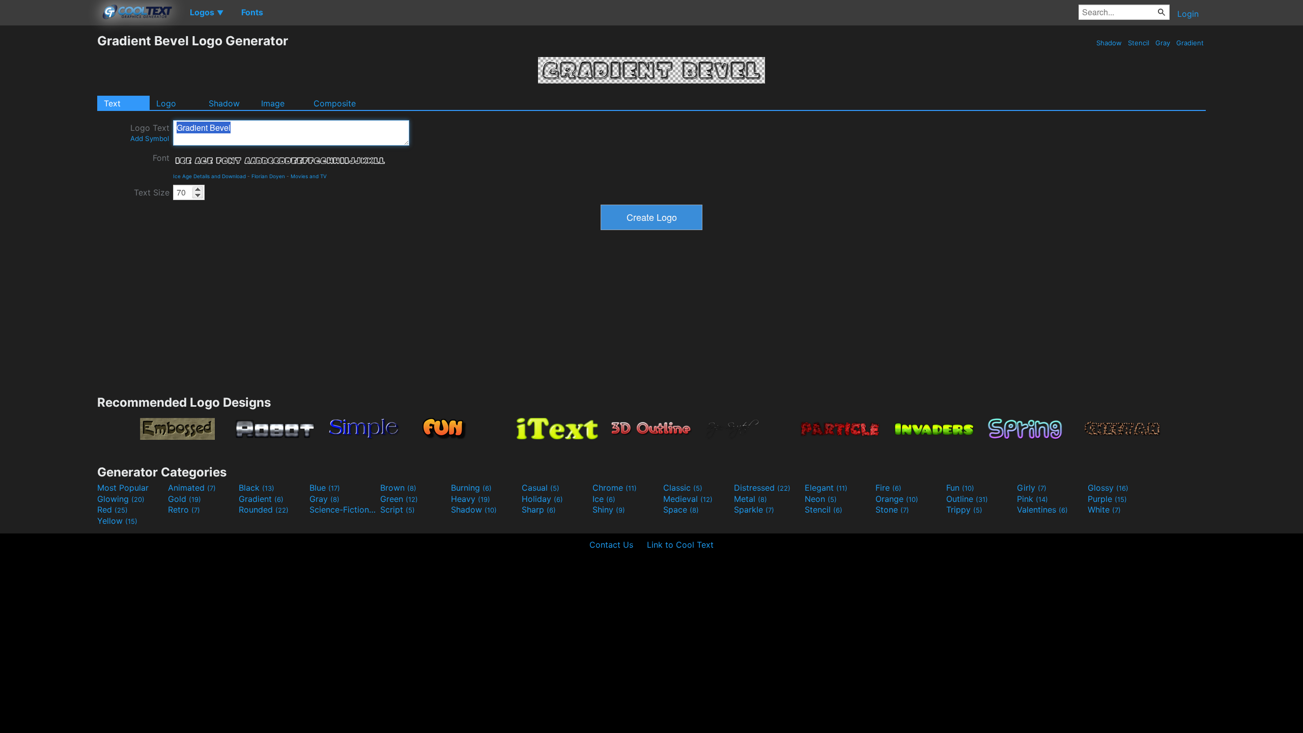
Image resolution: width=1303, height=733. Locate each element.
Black (256, 488)
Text (112, 103)
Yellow (117, 521)
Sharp (539, 509)
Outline (967, 499)
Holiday (542, 499)
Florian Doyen (268, 176)
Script (397, 509)
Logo (166, 103)
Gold (184, 499)
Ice (603, 499)
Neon (821, 499)
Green (399, 499)
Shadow (1109, 43)
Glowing (121, 499)
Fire (888, 488)
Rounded (264, 509)
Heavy (470, 499)
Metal (750, 499)
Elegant (826, 488)
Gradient (1190, 43)
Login (1188, 14)
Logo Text (149, 133)
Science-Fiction (343, 509)
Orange (896, 499)
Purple (1107, 499)
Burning (471, 488)
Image (273, 103)
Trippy (964, 509)
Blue (324, 488)
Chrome (614, 488)
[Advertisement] (48, 186)
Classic (682, 488)
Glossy (1108, 488)
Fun (960, 488)
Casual (540, 488)
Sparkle (754, 509)
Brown (398, 488)
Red (112, 509)
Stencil (1138, 43)
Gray (1162, 43)
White (1104, 509)
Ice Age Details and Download (209, 176)
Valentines (1042, 509)
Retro (184, 509)
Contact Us (611, 545)
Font (161, 158)
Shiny (608, 509)
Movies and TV (309, 176)
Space (681, 509)
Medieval (688, 499)
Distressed (762, 488)
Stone (892, 509)
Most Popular (123, 488)
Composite (335, 103)
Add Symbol (149, 138)
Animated (192, 488)
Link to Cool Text (680, 545)
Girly (1031, 488)
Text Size (151, 192)
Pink (1032, 499)
